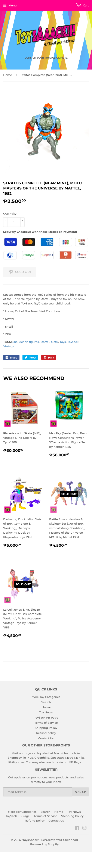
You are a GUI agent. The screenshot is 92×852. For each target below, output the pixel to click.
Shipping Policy (46, 727)
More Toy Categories (46, 697)
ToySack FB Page (46, 717)
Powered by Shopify (44, 844)
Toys (63, 342)
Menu (13, 5)
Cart (85, 5)
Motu (54, 342)
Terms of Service (46, 722)
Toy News (46, 712)
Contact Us (46, 738)
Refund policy (46, 733)
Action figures (29, 342)
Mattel (44, 342)
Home (7, 75)
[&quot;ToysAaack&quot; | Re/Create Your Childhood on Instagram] (84, 828)
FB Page (75, 762)
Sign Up (80, 792)
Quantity (9, 214)
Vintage (8, 346)
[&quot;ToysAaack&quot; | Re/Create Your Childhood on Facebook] (77, 828)
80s (15, 342)
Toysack (73, 342)
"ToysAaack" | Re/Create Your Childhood (50, 839)
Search (46, 702)
